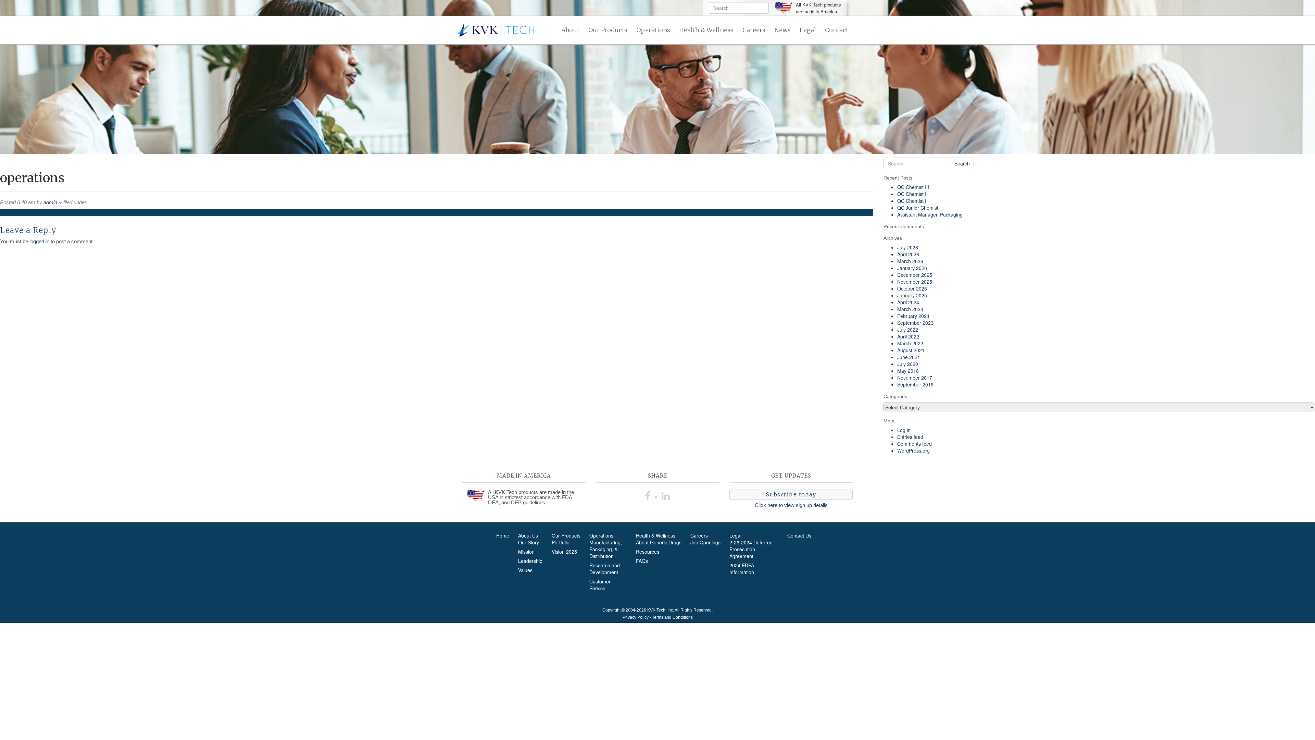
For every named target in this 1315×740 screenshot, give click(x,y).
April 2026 (908, 254)
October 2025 (912, 288)
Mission (526, 551)
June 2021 (908, 357)
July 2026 (907, 247)
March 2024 (910, 309)
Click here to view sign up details (791, 505)
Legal (808, 30)
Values (525, 570)
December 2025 (914, 274)
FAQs (642, 560)
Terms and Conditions (672, 617)
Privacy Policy (636, 617)
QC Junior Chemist (917, 207)
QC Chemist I (911, 200)
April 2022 (908, 336)
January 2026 (912, 267)
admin (50, 202)
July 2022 (907, 329)
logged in (39, 241)
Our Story (528, 542)
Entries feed (910, 436)
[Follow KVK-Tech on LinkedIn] (666, 495)
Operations (653, 30)
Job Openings (705, 542)
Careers (753, 30)
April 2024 (908, 302)
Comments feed (914, 443)
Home (502, 535)
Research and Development (604, 569)
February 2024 (913, 315)
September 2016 (915, 384)
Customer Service (600, 585)
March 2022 (910, 343)
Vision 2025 (564, 551)
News (782, 30)
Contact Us (799, 535)
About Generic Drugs (658, 542)
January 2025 (912, 295)
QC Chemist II (912, 193)
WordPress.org (913, 450)
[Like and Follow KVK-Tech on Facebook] (649, 495)
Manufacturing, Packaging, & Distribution (605, 549)
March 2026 (910, 261)
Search (962, 163)
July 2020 (907, 363)
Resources (647, 551)
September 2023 (915, 322)
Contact (836, 30)
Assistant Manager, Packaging (930, 214)
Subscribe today (791, 494)
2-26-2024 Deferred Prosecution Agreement (751, 549)
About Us (528, 535)
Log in (904, 430)
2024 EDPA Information (741, 569)
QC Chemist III (913, 187)
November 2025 (914, 281)
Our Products (607, 30)
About (570, 30)
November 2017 (914, 377)
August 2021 (911, 350)
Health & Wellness (706, 30)
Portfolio (560, 542)
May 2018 (908, 370)
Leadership (530, 560)
